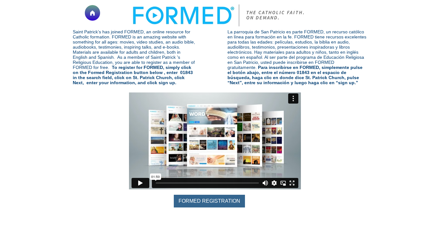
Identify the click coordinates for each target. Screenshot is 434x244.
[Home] (92, 13)
